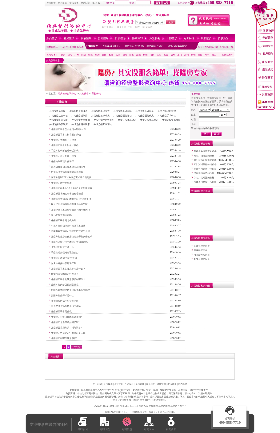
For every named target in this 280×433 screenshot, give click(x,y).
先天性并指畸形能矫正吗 (63, 263)
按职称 (65, 46)
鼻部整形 (103, 38)
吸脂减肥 (206, 38)
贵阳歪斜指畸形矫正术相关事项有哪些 (70, 290)
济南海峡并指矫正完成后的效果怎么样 (70, 231)
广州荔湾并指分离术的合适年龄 (67, 172)
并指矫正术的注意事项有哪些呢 (67, 193)
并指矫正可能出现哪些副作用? (66, 317)
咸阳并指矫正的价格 (204, 155)
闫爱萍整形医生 (202, 246)
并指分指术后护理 (167, 111)
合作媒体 (108, 384)
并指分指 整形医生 (200, 238)
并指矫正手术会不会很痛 (63, 140)
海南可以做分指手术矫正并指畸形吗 (69, 242)
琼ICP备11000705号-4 (116, 412)
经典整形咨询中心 (67, 93)
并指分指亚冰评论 (103, 124)
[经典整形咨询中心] (69, 31)
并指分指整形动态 (100, 115)
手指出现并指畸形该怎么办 (64, 252)
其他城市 (226, 54)
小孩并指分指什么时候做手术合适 (68, 225)
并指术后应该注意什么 (62, 247)
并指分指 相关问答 (200, 285)
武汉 (118, 54)
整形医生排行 (226, 46)
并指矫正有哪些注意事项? (64, 338)
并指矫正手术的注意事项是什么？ (68, 268)
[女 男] (212, 114)
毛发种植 (189, 38)
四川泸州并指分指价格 (205, 164)
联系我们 (150, 384)
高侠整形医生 (200, 250)
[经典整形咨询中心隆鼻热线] (140, 90)
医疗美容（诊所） (112, 46)
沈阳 (159, 54)
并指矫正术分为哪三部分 (63, 156)
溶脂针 (138, 27)
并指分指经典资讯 (149, 120)
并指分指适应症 (57, 111)
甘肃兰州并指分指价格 (205, 169)
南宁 (207, 54)
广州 (76, 54)
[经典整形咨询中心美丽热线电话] (264, 109)
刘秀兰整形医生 (202, 259)
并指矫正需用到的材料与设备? (66, 327)
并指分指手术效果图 (104, 120)
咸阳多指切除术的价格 (205, 160)
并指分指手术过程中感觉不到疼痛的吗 (70, 209)
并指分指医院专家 (58, 120)
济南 (152, 54)
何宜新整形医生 (202, 254)
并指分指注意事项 (58, 115)
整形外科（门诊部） (135, 46)
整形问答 (85, 3)
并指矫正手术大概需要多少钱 (66, 134)
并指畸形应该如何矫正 (62, 161)
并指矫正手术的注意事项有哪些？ (68, 279)
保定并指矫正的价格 (204, 177)
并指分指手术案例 (80, 120)
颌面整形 (51, 38)
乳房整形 (69, 38)
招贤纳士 (129, 384)
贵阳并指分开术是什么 (62, 295)
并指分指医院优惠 (144, 115)
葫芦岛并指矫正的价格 (205, 151)
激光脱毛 (154, 38)
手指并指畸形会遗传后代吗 (64, 150)
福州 (172, 54)
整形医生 (73, 3)
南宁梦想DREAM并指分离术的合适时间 (71, 177)
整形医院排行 (211, 46)
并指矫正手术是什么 (61, 311)
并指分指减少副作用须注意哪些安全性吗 (71, 236)
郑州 (186, 54)
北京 (63, 54)
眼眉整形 (86, 38)
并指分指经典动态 (127, 120)
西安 (131, 54)
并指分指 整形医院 (200, 191)
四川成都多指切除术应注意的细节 (68, 166)
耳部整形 (171, 38)
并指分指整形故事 (171, 120)
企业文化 (118, 384)
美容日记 (96, 3)
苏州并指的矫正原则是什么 (64, 284)
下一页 (76, 346)
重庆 (97, 54)
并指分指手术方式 (100, 111)
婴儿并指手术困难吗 (61, 215)
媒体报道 (161, 384)
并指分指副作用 (79, 115)
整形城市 (51, 3)
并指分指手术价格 (167, 115)
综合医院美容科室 (177, 46)
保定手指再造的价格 (204, 173)
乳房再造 (147, 27)
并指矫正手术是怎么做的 (63, 220)
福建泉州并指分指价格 (205, 182)
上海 (70, 54)
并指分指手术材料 (122, 111)
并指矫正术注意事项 (61, 183)
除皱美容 (137, 38)
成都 (138, 54)
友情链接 (172, 384)
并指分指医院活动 (122, 115)
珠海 (90, 54)
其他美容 (84, 93)
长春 (166, 54)
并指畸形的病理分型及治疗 (64, 301)
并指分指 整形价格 (200, 143)
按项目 (72, 46)
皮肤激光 (223, 38)
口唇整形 (120, 38)
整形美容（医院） (155, 46)
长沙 (111, 54)
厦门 (179, 54)
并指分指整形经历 (58, 124)
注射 (130, 27)
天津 (104, 54)
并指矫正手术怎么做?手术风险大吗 (68, 129)
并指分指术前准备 (78, 111)
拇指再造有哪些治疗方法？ (64, 274)
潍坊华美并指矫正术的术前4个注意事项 (71, 199)
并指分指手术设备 (144, 111)
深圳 (83, 54)
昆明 (193, 54)
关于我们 (97, 384)
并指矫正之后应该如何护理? (65, 322)
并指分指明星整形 (80, 124)
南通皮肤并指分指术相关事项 (66, 306)
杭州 (145, 54)
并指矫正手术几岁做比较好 (64, 145)
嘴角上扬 (121, 27)
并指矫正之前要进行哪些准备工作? (68, 333)
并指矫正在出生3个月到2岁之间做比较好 (71, 188)
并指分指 (96, 93)
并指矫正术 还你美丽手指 (64, 258)
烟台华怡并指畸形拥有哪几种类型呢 (69, 204)
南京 (124, 54)
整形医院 (62, 3)
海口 (214, 54)
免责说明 (140, 384)
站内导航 (182, 384)
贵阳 (200, 54)
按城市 (80, 46)
